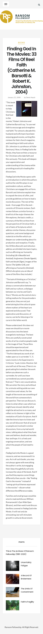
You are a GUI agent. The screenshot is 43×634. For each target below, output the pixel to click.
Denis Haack (30, 97)
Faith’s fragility (27, 602)
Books (21, 42)
